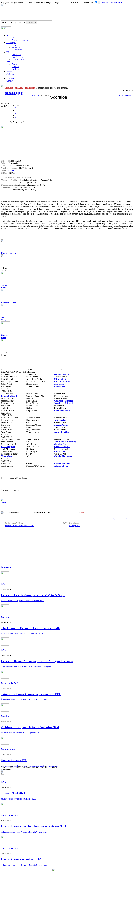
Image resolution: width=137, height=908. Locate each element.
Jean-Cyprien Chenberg (65, 442)
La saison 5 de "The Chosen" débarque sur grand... (22, 634)
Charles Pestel (4, 336)
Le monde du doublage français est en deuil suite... (22, 600)
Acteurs (15, 64)
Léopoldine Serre (62, 410)
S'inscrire (105, 2)
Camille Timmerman (63, 456)
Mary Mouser (7, 456)
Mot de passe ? (117, 2)
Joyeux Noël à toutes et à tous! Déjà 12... (18, 799)
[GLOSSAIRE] (14, 93)
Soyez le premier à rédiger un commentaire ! (114, 519)
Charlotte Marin (61, 444)
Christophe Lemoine (63, 401)
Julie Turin (59, 384)
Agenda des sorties (20, 40)
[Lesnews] (6, 567)
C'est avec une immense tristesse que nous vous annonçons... (26, 667)
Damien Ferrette (8, 253)
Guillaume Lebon (62, 463)
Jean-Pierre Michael (63, 403)
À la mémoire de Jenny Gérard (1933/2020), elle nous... (24, 832)
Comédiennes (17, 57)
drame (3, 502)
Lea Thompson (8, 446)
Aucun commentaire (123, 95)
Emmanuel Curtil (9, 303)
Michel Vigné (4, 286)
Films (14, 45)
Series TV (36, 95)
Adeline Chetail (61, 466)
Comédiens (16, 54)
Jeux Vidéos (17, 50)
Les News (16, 38)
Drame (11, 170)
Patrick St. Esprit (9, 396)
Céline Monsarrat (62, 446)
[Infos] (3, 584)
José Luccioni (60, 420)
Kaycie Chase (60, 451)
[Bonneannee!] (8, 749)
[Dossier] (5, 716)
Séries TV (16, 47)
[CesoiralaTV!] (9, 683)
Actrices (15, 66)
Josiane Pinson (61, 425)
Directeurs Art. (18, 59)
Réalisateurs (17, 69)
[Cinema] (5, 617)
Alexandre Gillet (61, 432)
